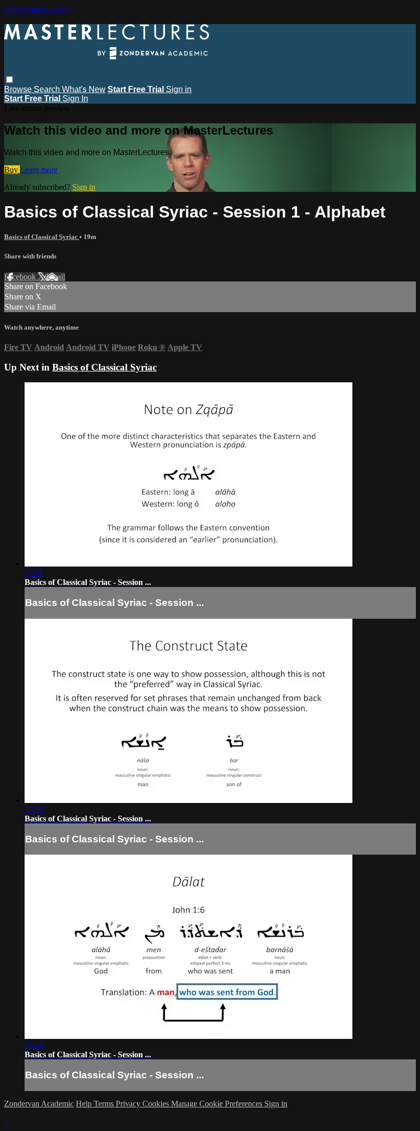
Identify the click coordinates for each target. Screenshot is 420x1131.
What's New (84, 89)
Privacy (129, 1103)
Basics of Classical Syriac (41, 237)
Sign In (75, 98)
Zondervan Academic (39, 1103)
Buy (12, 169)
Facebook (21, 276)
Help (85, 1103)
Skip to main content (37, 8)
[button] (9, 79)
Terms (105, 1103)
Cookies (156, 1103)
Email (55, 276)
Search (48, 89)
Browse (19, 89)
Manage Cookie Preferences (217, 1103)
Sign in (179, 89)
